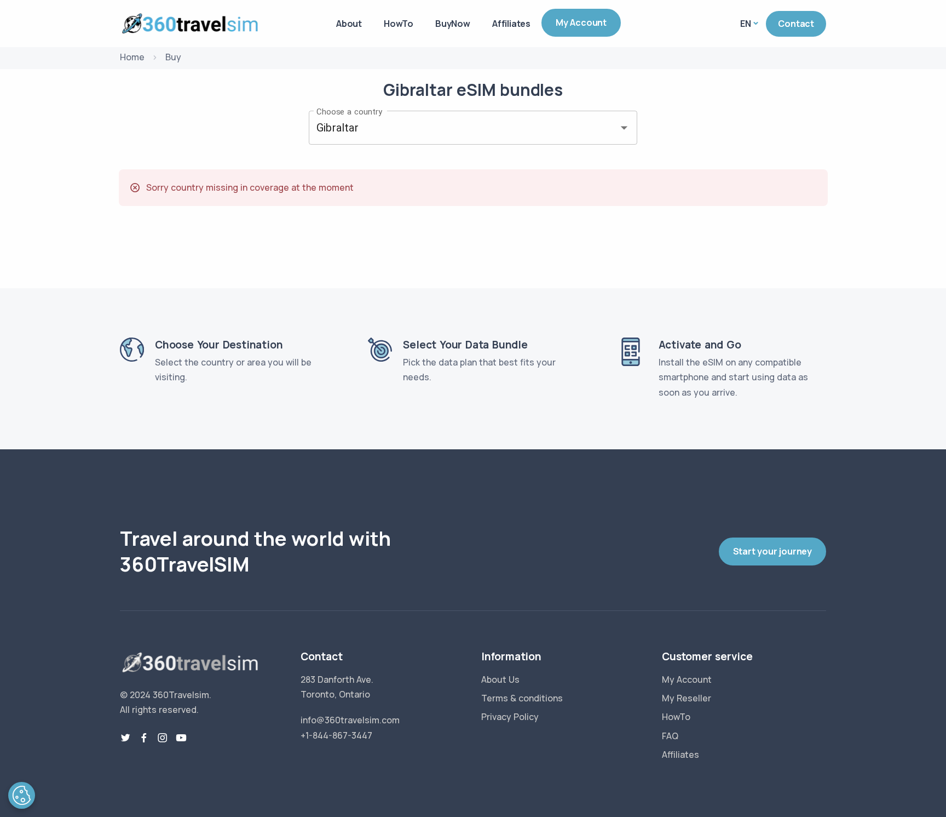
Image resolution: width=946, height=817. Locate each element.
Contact (796, 24)
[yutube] (181, 738)
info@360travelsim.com (350, 720)
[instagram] (162, 738)
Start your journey (772, 551)
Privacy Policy (510, 717)
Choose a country (349, 111)
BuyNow (452, 24)
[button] (21, 795)
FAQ (670, 736)
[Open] (624, 127)
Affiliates (511, 24)
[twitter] (125, 738)
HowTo (398, 24)
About (349, 24)
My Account (581, 22)
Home (132, 57)
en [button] (745, 24)
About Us (500, 679)
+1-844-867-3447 (336, 735)
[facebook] (144, 738)
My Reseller (686, 698)
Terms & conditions (522, 698)
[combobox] (458, 128)
